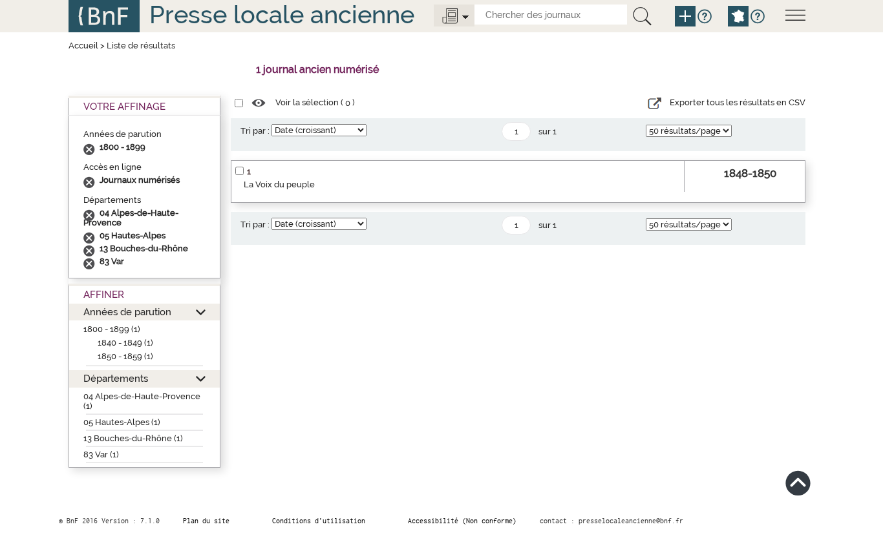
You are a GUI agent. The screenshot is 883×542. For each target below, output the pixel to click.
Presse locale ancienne (281, 14)
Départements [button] (115, 378)
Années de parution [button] (127, 311)
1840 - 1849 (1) (125, 343)
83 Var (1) (101, 454)
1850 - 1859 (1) (125, 356)
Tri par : (255, 131)
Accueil (83, 45)
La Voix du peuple (279, 184)
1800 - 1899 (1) (111, 329)
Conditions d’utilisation (318, 521)
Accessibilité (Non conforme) (462, 521)
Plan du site (206, 521)
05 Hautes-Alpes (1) (121, 422)
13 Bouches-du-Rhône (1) (133, 438)
